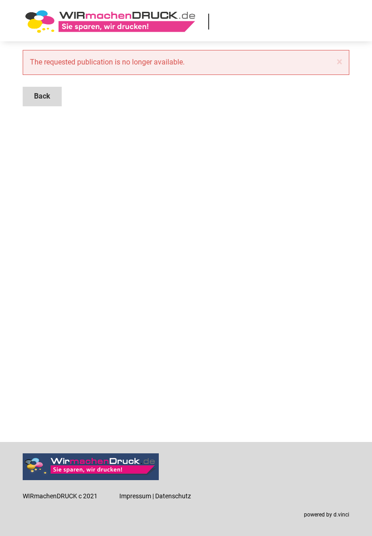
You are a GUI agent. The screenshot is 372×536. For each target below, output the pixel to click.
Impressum (135, 496)
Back (42, 96)
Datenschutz (173, 496)
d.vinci (341, 514)
